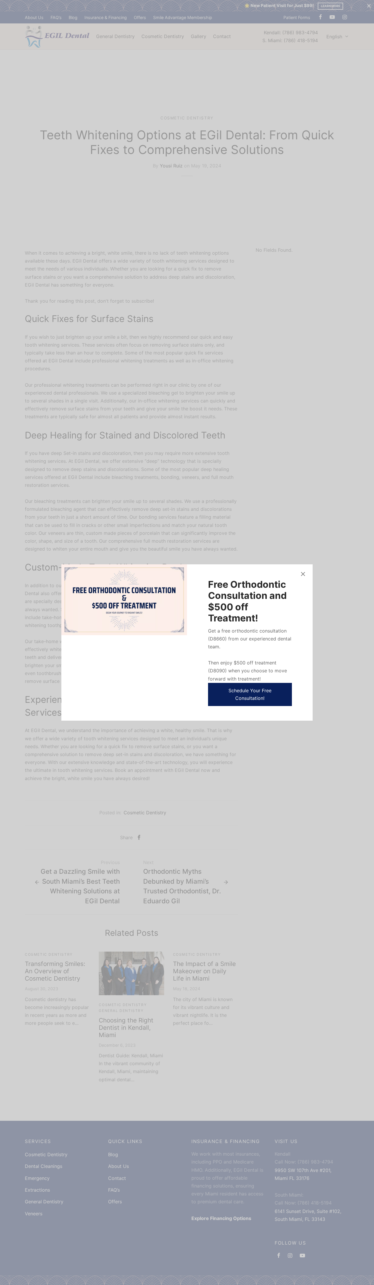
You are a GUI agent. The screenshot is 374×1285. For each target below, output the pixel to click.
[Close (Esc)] (303, 574)
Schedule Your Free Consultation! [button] (249, 694)
